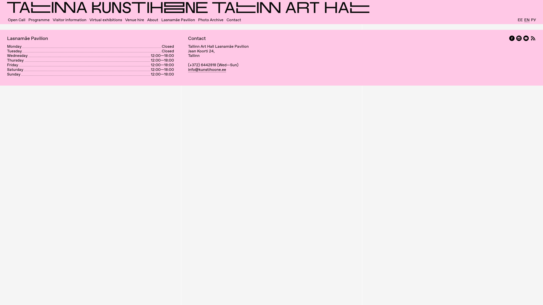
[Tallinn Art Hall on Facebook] (512, 38)
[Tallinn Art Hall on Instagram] (519, 38)
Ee (520, 20)
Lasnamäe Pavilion (178, 20)
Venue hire (134, 20)
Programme (39, 20)
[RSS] (533, 38)
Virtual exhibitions (106, 20)
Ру (533, 20)
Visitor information (69, 20)
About (152, 20)
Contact (234, 20)
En (527, 20)
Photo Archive (210, 20)
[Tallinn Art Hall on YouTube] (526, 38)
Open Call (16, 20)
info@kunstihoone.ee (207, 69)
